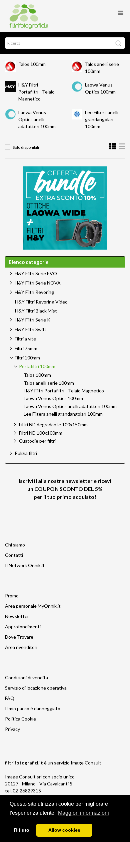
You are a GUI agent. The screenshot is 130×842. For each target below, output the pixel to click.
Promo (12, 595)
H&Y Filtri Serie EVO (36, 273)
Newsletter (17, 616)
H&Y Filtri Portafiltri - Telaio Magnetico (36, 92)
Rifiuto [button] (21, 830)
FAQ (9, 698)
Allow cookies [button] (64, 830)
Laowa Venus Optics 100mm (53, 398)
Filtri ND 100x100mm (40, 433)
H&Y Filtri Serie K (32, 319)
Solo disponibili (26, 147)
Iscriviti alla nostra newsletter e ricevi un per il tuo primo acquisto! (65, 489)
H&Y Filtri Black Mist (36, 311)
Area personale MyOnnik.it (33, 606)
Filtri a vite (25, 338)
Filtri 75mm (26, 348)
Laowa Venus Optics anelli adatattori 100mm (37, 119)
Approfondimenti (23, 626)
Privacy (12, 729)
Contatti (14, 555)
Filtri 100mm (27, 357)
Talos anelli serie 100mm (49, 383)
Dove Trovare (19, 637)
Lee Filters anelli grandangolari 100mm (101, 119)
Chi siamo (15, 544)
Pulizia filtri (26, 453)
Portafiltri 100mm (37, 366)
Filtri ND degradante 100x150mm (53, 424)
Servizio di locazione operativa (36, 688)
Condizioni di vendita (26, 677)
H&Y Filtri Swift (30, 329)
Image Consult (86, 762)
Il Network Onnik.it (25, 565)
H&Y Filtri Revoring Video (41, 302)
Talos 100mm (32, 64)
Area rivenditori (21, 647)
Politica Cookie (20, 719)
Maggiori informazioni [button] (83, 813)
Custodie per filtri (37, 441)
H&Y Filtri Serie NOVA (38, 283)
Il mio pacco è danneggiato (32, 708)
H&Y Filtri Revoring (34, 292)
